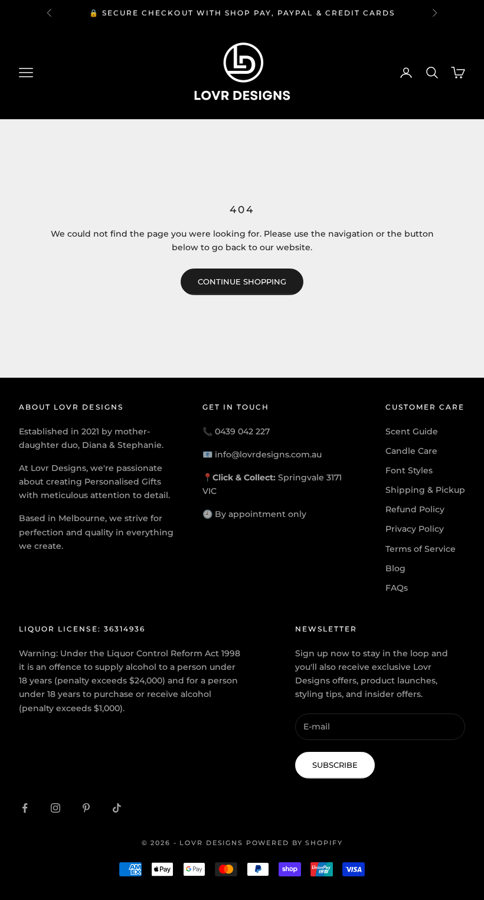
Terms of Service (420, 549)
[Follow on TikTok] (117, 808)
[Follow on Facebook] (25, 808)
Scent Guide (411, 431)
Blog (395, 568)
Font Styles (409, 470)
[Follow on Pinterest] (86, 808)
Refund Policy (414, 509)
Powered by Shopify (294, 843)
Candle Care (411, 451)
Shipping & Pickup (425, 490)
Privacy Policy (414, 528)
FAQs (396, 587)
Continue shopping (242, 281)
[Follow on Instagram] (55, 808)
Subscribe (335, 765)
